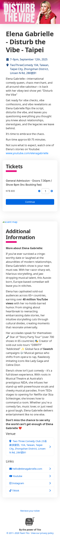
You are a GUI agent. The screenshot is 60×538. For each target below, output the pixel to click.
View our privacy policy (42, 533)
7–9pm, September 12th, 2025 (29, 59)
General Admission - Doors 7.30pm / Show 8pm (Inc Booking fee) (29, 182)
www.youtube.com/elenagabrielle (27, 153)
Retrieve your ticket (30, 510)
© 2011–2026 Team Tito (18, 533)
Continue (30, 201)
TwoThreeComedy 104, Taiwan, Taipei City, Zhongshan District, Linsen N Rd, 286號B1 (29, 69)
